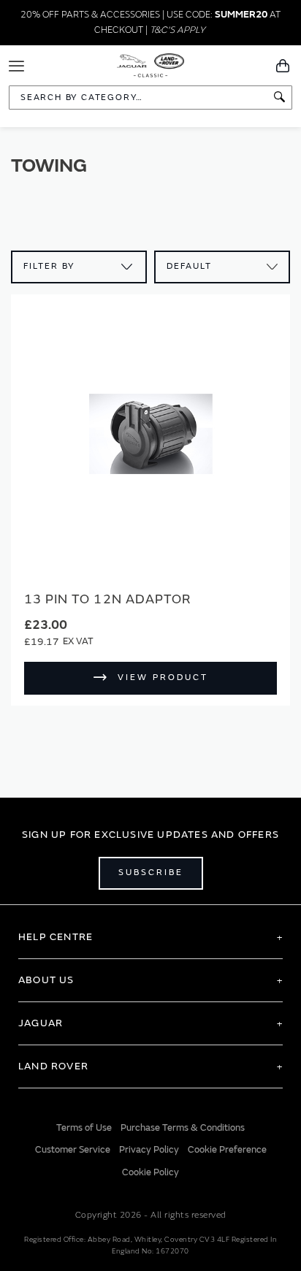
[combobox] (150, 97)
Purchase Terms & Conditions (183, 1128)
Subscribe (150, 872)
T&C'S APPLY (177, 30)
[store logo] (151, 64)
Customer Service (72, 1150)
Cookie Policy (150, 1172)
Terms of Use (84, 1128)
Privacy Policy (149, 1150)
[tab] (150, 937)
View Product (163, 677)
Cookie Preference (227, 1150)
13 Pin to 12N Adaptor (107, 599)
